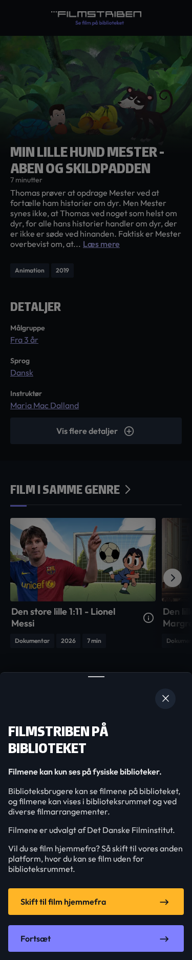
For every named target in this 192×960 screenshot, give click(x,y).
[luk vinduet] (165, 698)
